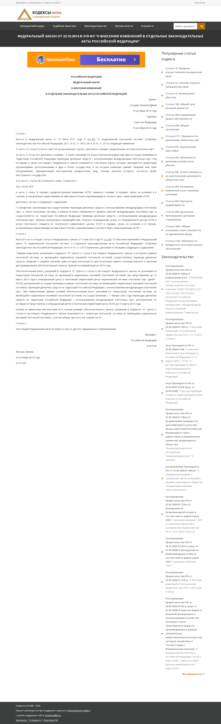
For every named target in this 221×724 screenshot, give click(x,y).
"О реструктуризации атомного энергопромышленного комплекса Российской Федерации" (184, 393)
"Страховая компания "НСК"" (182, 552)
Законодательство (95, 25)
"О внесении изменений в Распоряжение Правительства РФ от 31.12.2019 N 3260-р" (184, 329)
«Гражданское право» (78, 710)
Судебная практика (64, 25)
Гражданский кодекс (32, 25)
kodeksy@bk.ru (53, 715)
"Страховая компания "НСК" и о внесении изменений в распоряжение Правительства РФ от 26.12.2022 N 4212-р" (184, 514)
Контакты (199, 2)
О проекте (147, 25)
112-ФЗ (107, 239)
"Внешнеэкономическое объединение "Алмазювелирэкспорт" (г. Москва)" (184, 434)
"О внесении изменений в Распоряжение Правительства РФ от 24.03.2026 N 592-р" (184, 582)
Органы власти (124, 25)
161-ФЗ (91, 139)
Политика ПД (50, 720)
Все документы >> (193, 674)
